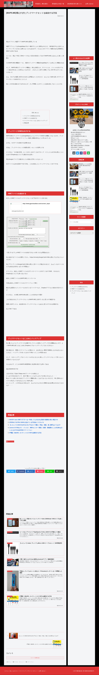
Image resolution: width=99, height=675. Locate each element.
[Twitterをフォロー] (77, 153)
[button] (92, 222)
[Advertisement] (35, 28)
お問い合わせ (42, 671)
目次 (33, 112)
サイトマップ (23, 671)
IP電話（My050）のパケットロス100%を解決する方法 (25, 433)
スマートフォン (10, 441)
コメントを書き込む (35, 657)
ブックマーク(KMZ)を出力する (32, 116)
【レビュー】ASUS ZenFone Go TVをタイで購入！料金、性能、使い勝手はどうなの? (34, 425)
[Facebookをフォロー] (81, 153)
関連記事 (26, 123)
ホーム (6, 671)
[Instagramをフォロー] (84, 153)
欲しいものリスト (14, 671)
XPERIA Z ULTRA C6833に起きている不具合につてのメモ (26, 422)
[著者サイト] (73, 153)
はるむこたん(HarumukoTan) (81, 130)
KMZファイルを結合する (30, 118)
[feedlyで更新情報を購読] (88, 153)
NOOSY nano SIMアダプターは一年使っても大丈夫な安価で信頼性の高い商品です (33, 420)
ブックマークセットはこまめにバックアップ (35, 120)
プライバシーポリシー (32, 671)
